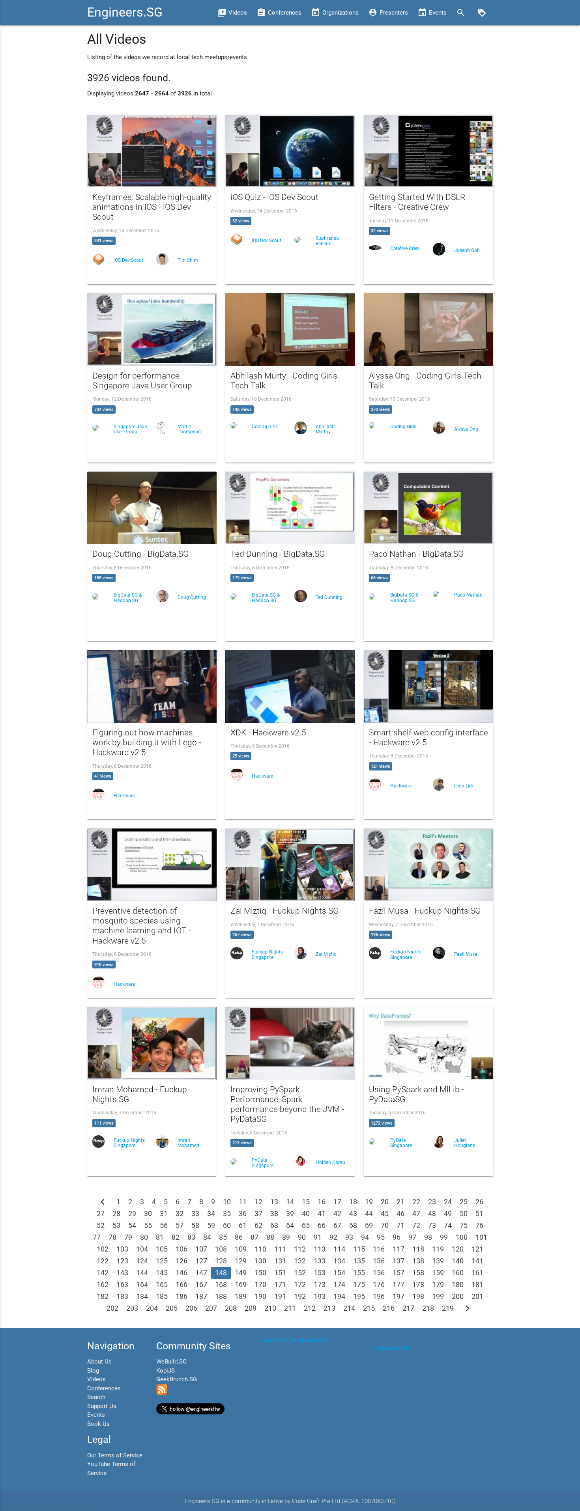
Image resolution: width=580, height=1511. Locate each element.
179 (438, 1284)
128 (221, 1261)
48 (432, 1213)
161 (477, 1272)
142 (103, 1272)
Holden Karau (330, 1162)
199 (438, 1296)
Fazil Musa (465, 954)
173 (320, 1284)
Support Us (101, 1406)
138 (418, 1261)
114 (339, 1249)
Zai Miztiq (326, 954)
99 (444, 1237)
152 (300, 1272)
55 (148, 1225)
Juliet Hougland (464, 1143)
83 (191, 1237)
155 (359, 1272)
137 (398, 1261)
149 (241, 1272)
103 (122, 1249)
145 (162, 1272)
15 (306, 1202)
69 (369, 1225)
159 (438, 1272)
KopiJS (165, 1370)
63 (274, 1225)
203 (132, 1308)
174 (339, 1284)
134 (339, 1261)
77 (97, 1237)
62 (258, 1225)
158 (418, 1272)
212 (310, 1308)
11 (243, 1202)
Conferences (104, 1388)
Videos (96, 1379)
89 (286, 1237)
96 (396, 1237)
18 (353, 1202)
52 (101, 1225)
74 (448, 1225)
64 (290, 1225)
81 (160, 1237)
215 (369, 1308)
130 (260, 1261)
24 (448, 1202)
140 (458, 1261)
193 (320, 1296)
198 (418, 1296)
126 (181, 1261)
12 (258, 1202)
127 (201, 1261)
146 (181, 1272)
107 (201, 1249)
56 (164, 1225)
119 (438, 1249)
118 (418, 1249)
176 (379, 1284)
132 (300, 1261)
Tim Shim (188, 260)
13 (274, 1202)
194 (339, 1296)
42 (337, 1213)
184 (142, 1296)
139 (438, 1261)
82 (176, 1237)
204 (152, 1308)
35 (227, 1213)
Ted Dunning (329, 597)
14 (290, 1202)
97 (412, 1237)
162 (103, 1284)
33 (195, 1213)
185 (162, 1296)
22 (416, 1202)
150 (260, 1272)
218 (428, 1308)
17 (337, 1202)
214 (349, 1308)
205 (172, 1308)
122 (103, 1261)
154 (339, 1272)
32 (179, 1213)
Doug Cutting (192, 597)
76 (479, 1225)
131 (280, 1261)
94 (365, 1237)
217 (408, 1308)
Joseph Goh (467, 250)
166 (181, 1284)
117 (398, 1249)
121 (477, 1249)
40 (306, 1213)
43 (353, 1213)
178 (418, 1284)
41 (322, 1213)
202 (112, 1308)
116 (379, 1249)
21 (400, 1202)
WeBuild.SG (171, 1361)
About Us (99, 1361)
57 (179, 1225)
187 (201, 1296)
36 (243, 1213)
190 (260, 1296)
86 (239, 1237)
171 (280, 1284)
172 (300, 1284)
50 (464, 1213)
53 (116, 1225)
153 (320, 1272)
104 (142, 1249)
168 (221, 1284)
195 (359, 1296)
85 (223, 1237)
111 (280, 1249)
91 (318, 1237)
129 (241, 1261)
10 (227, 1202)
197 (398, 1296)
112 (300, 1249)
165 (162, 1284)
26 (479, 1202)
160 (458, 1272)
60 (227, 1225)
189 (241, 1296)
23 (432, 1202)
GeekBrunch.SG (176, 1379)
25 (464, 1202)
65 (306, 1225)
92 (333, 1237)
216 (389, 1308)
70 (385, 1225)
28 (116, 1213)
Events (96, 1414)
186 (181, 1296)
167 (201, 1284)
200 (458, 1296)
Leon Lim (463, 786)
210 (270, 1308)
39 (290, 1213)
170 (260, 1284)
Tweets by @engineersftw (293, 1340)
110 (260, 1249)
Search (96, 1397)
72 (416, 1225)
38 (274, 1213)
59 (211, 1225)
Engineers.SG (125, 12)
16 (322, 1202)
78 (112, 1237)
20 (385, 1202)
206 (191, 1308)
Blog (93, 1370)
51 (479, 1213)
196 (379, 1296)
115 (359, 1249)
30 (148, 1213)
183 (122, 1296)
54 (132, 1225)
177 (398, 1284)
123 (122, 1261)
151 (280, 1272)
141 (477, 1261)
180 (458, 1284)
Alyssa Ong (466, 429)
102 (103, 1249)
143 (122, 1272)
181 (477, 1284)
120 (458, 1249)
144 (142, 1272)
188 (221, 1296)
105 (162, 1249)
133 (320, 1261)
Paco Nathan (468, 595)
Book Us (98, 1423)
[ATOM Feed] (161, 1393)
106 (181, 1249)
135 (359, 1261)
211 (290, 1308)
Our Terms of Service (114, 1455)
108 (221, 1249)
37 (258, 1213)
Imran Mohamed (188, 1143)
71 (400, 1225)
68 (353, 1225)
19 (369, 1202)
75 (464, 1225)
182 (103, 1296)
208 (231, 1308)
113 (320, 1249)
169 (241, 1284)
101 (481, 1237)
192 (300, 1296)
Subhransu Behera (327, 240)
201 (477, 1296)
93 (349, 1237)
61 (243, 1225)
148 (221, 1272)
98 (428, 1237)
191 (280, 1296)
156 (379, 1272)
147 (201, 1272)
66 (322, 1225)
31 (164, 1213)
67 (337, 1225)
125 (162, 1261)
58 (195, 1225)
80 (144, 1237)
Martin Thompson (189, 429)
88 (270, 1237)
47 (416, 1213)
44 (369, 1213)
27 (101, 1213)
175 (359, 1284)
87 (254, 1237)
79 (128, 1237)
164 (142, 1284)
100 (462, 1237)
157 (398, 1272)
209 (250, 1308)
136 (379, 1261)
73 (432, 1225)
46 (400, 1213)
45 (385, 1213)
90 (302, 1237)
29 (132, 1213)
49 (448, 1213)
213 (329, 1308)
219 (448, 1308)
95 (381, 1237)
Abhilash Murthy (325, 429)
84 (207, 1237)
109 (241, 1249)
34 (211, 1213)
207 (211, 1308)
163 (122, 1284)
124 (142, 1261)
